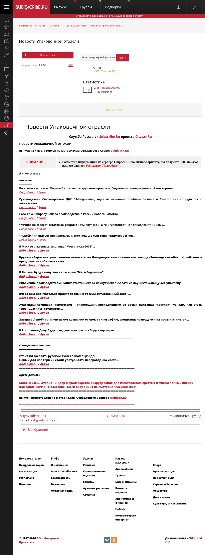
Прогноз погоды (164, 471)
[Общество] (6, 90)
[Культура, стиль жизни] (6, 76)
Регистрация (28, 471)
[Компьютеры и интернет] (6, 69)
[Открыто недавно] (6, 27)
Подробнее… (111, 165)
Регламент (26, 478)
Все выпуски (114, 110)
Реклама (89, 465)
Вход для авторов (31, 465)
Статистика (94, 82)
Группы (86, 7)
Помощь (25, 484)
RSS (70, 65)
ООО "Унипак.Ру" (104, 71)
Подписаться (47, 55)
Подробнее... (27, 192)
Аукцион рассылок (96, 488)
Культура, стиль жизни (169, 503)
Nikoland (195, 538)
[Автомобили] (6, 34)
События (89, 494)
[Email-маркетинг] (6, 132)
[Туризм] (6, 118)
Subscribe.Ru (109, 136)
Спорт (157, 465)
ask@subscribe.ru (44, 420)
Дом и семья (161, 497)
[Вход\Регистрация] (179, 7)
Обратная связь (62, 490)
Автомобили (124, 469)
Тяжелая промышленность (107, 25)
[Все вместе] (6, 20)
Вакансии (58, 484)
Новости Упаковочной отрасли (49, 41)
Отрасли (55, 25)
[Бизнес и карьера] (6, 41)
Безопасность (60, 478)
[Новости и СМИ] (6, 83)
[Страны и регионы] (6, 111)
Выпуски (60, 7)
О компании (59, 465)
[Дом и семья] (6, 48)
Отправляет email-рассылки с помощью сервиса (109, 15)
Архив (42, 192)
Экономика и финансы (32, 25)
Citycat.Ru (143, 136)
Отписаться (116, 416)
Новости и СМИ (163, 478)
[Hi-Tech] (6, 62)
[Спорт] (6, 104)
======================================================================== (77, 404)
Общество (160, 490)
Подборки (113, 7)
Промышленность (75, 25)
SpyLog (195, 416)
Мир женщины (126, 482)
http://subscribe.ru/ (35, 416)
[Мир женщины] (6, 55)
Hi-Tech (120, 509)
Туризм (120, 475)
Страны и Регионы (165, 484)
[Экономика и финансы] (6, 125)
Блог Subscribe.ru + (64, 471)
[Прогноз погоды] (6, 97)
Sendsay (88, 482)
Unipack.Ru (121, 150)
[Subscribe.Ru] (31, 7)
